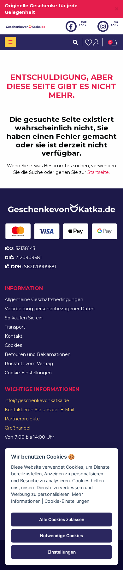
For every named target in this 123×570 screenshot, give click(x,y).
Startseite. (98, 172)
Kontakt (13, 336)
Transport (15, 327)
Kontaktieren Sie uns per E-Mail (39, 410)
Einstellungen (62, 552)
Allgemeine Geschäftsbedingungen (44, 299)
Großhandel (17, 428)
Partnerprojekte (22, 419)
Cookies (13, 345)
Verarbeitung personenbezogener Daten (50, 309)
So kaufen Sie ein (24, 318)
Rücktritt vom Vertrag (29, 363)
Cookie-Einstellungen (28, 373)
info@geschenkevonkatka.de (37, 400)
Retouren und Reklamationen (38, 354)
